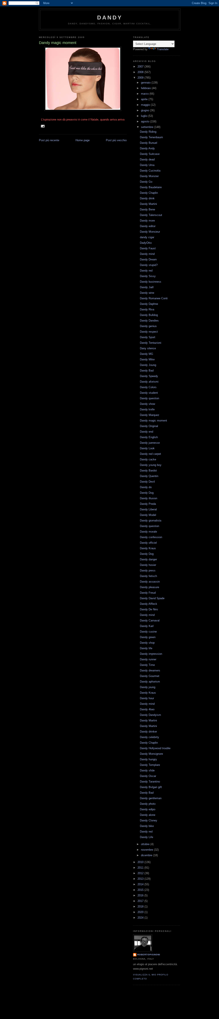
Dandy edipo (147, 809)
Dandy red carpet (150, 453)
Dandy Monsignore (151, 753)
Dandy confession (151, 537)
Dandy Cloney (148, 820)
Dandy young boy (150, 465)
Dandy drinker (148, 731)
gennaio (146, 82)
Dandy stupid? (149, 265)
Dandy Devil (147, 481)
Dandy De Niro (149, 609)
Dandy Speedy (149, 376)
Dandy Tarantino (150, 781)
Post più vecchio (116, 140)
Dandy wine (147, 292)
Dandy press (147, 570)
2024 (141, 917)
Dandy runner (148, 659)
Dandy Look (147, 448)
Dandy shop (147, 642)
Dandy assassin (150, 581)
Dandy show (147, 403)
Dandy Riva (147, 309)
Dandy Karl (147, 626)
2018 (141, 906)
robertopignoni (148, 954)
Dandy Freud (148, 592)
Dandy (110, 17)
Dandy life (146, 648)
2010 (141, 862)
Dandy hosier (148, 565)
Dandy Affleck (148, 603)
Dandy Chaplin (149, 192)
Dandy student (149, 392)
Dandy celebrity (149, 737)
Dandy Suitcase (150, 154)
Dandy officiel (148, 542)
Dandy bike (147, 826)
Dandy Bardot (148, 470)
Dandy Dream (148, 259)
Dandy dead (147, 159)
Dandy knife (147, 409)
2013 (141, 878)
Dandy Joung (148, 365)
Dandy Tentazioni (150, 342)
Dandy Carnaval (150, 620)
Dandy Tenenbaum (151, 137)
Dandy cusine (148, 631)
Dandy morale (148, 531)
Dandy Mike (147, 359)
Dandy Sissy (148, 276)
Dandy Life (146, 837)
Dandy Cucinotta (150, 170)
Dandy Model (148, 515)
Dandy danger (148, 559)
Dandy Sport (147, 337)
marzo (145, 93)
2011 (141, 867)
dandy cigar (147, 237)
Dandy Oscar (148, 776)
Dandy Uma (147, 165)
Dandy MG (146, 353)
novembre (147, 849)
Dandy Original (149, 426)
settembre (147, 127)
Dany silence (148, 348)
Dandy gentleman (150, 798)
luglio (144, 115)
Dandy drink (147, 198)
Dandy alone (147, 814)
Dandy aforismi (149, 381)
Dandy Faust (148, 248)
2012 (141, 873)
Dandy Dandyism (150, 715)
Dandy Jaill (147, 287)
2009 (141, 77)
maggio (146, 104)
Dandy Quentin (149, 476)
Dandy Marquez (149, 415)
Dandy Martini (148, 204)
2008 (141, 72)
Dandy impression (151, 653)
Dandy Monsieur (150, 231)
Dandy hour (147, 698)
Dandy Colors (148, 387)
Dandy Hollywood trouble (155, 748)
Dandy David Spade (152, 598)
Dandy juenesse (150, 442)
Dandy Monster (149, 176)
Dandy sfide (147, 770)
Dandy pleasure (149, 587)
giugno (145, 110)
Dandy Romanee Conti (154, 298)
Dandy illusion (148, 498)
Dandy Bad (147, 370)
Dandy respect (149, 331)
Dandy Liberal (148, 509)
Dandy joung (147, 687)
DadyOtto (146, 242)
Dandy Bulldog (149, 315)
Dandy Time (147, 665)
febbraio (146, 88)
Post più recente (49, 140)
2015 (141, 889)
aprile (144, 99)
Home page (82, 140)
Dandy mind (147, 253)
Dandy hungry (148, 759)
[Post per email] (42, 126)
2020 (141, 912)
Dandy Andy (147, 148)
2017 (141, 901)
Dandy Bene (147, 209)
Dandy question (149, 398)
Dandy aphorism (150, 681)
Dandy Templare (150, 764)
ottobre (145, 844)
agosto (145, 121)
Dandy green (147, 637)
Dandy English (149, 437)
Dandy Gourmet (149, 676)
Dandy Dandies (149, 320)
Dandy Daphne (149, 303)
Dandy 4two (147, 709)
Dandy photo (147, 803)
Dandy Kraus (148, 548)
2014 (141, 884)
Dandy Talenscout (151, 215)
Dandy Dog (147, 492)
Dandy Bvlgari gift (151, 787)
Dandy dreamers (150, 670)
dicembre (147, 855)
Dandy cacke (148, 459)
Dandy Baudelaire (151, 187)
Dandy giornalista (150, 520)
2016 (141, 895)
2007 (141, 66)
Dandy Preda (148, 503)
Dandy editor (147, 226)
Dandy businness (150, 281)
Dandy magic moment (153, 420)
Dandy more (147, 220)
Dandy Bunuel (148, 142)
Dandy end (146, 431)
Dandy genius (148, 326)
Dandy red (146, 270)
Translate (163, 49)
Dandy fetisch (148, 576)
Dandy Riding (148, 131)
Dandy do (146, 487)
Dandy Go (146, 181)
